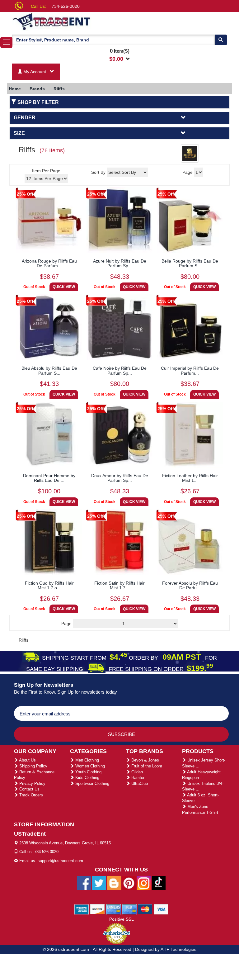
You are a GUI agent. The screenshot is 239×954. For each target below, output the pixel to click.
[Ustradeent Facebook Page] (84, 882)
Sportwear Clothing (91, 783)
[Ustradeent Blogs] (114, 882)
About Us (27, 760)
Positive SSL (121, 919)
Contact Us (29, 789)
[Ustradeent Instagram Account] (144, 882)
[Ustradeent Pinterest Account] (129, 882)
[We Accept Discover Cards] (97, 908)
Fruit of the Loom (146, 766)
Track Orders (30, 795)
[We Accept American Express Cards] (81, 908)
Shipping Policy (32, 766)
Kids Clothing (86, 777)
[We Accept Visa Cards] (161, 908)
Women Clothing (89, 766)
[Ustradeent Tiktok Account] (159, 882)
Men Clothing (86, 760)
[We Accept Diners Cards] (113, 908)
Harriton (137, 777)
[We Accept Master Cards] (145, 908)
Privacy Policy (31, 783)
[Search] (220, 40)
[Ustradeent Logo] (73, 21)
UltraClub (139, 783)
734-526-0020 (66, 6)
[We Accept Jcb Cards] (129, 908)
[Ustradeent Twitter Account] (99, 882)
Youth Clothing (87, 772)
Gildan (136, 772)
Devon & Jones (144, 760)
